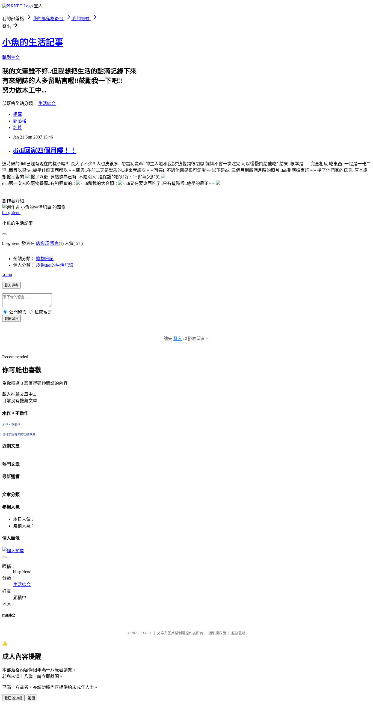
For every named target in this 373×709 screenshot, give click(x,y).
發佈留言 (11, 319)
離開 (31, 698)
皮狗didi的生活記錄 (54, 265)
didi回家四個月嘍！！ (44, 150)
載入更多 (11, 285)
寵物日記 (45, 258)
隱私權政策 (217, 633)
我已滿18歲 (13, 698)
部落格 (19, 121)
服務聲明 (238, 633)
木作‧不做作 (11, 424)
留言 (54, 243)
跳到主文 (11, 57)
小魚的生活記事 (32, 42)
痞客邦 (42, 243)
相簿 (17, 114)
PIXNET (146, 633)
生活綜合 (47, 103)
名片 (17, 127)
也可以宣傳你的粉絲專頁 (18, 434)
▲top (7, 274)
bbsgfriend (11, 212)
